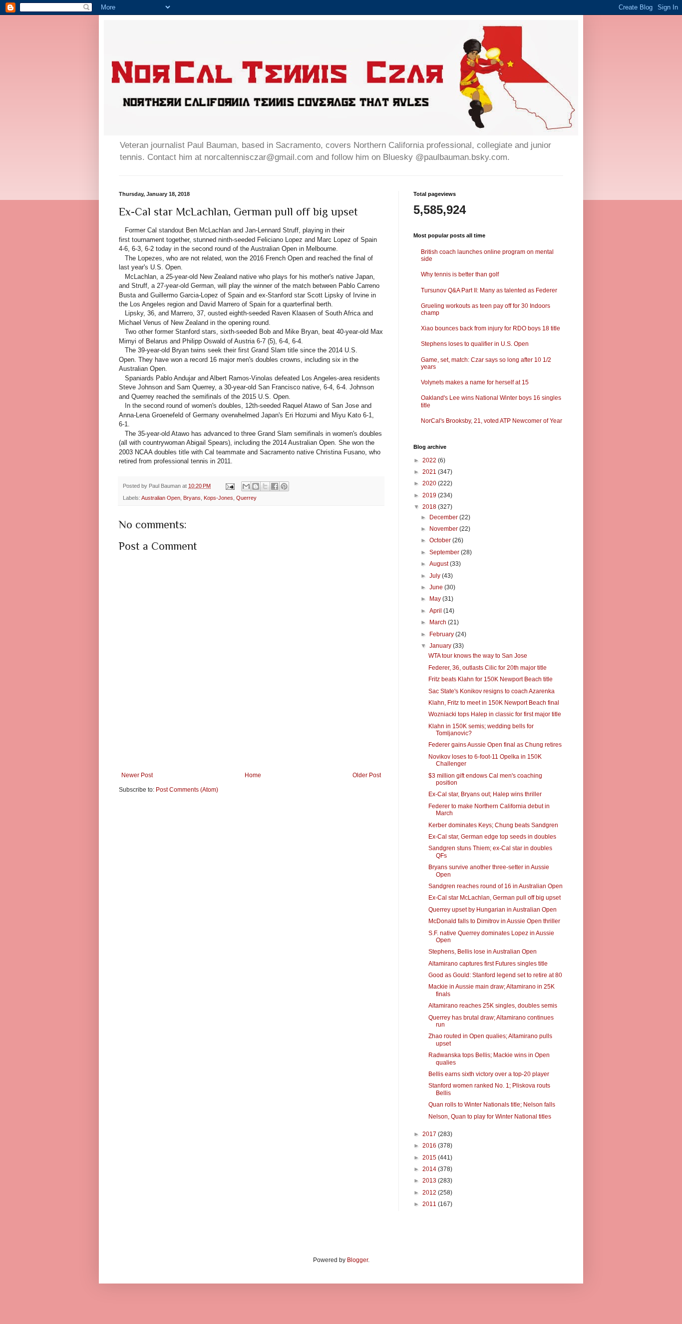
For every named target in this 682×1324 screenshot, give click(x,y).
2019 (430, 495)
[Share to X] (265, 486)
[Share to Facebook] (275, 486)
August (439, 563)
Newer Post (137, 775)
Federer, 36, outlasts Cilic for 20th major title (487, 667)
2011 (430, 1204)
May (435, 598)
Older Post (366, 775)
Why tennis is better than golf (460, 274)
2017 (430, 1134)
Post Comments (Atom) (187, 789)
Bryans (192, 498)
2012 (430, 1192)
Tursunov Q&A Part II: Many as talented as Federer (489, 290)
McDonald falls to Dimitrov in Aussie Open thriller (494, 921)
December (444, 517)
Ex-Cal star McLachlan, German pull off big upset (494, 897)
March (438, 622)
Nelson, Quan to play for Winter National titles (489, 1116)
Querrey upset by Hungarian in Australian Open (492, 909)
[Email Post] (229, 486)
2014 (430, 1169)
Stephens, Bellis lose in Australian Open (482, 951)
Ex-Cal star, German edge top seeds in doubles (492, 836)
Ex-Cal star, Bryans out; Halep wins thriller (485, 794)
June (436, 587)
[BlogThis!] (256, 486)
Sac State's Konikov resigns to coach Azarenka (491, 691)
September (445, 552)
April (436, 610)
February (442, 634)
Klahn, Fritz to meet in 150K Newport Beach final (493, 702)
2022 (430, 460)
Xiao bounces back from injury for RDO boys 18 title (490, 328)
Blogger (357, 1260)
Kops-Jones (218, 498)
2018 (430, 506)
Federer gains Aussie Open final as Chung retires (495, 744)
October (440, 540)
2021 (430, 471)
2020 (430, 483)
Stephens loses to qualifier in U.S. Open (475, 343)
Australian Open (160, 498)
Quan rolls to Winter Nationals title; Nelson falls (491, 1104)
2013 (430, 1180)
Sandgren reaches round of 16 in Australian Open (495, 886)
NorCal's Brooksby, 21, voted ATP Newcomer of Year (491, 420)
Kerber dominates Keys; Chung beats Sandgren (493, 825)
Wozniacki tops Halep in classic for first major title (494, 714)
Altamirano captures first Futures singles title (488, 963)
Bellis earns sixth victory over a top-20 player (488, 1074)
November (444, 528)
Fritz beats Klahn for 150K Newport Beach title (490, 679)
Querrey (246, 498)
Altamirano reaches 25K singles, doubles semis (492, 1005)
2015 (430, 1157)
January (441, 645)
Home (253, 775)
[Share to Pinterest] (284, 486)
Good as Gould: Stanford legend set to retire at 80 (495, 975)
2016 (430, 1145)
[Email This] (246, 486)
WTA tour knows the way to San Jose (477, 655)
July (435, 575)
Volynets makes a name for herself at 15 (475, 382)
